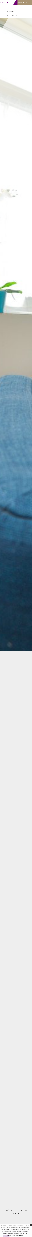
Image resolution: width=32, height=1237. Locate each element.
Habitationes (11, 7)
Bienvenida (13, 2)
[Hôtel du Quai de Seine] (3, 2)
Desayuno (10, 11)
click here (21, 1235)
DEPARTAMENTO (12, 15)
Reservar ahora (22, 4)
